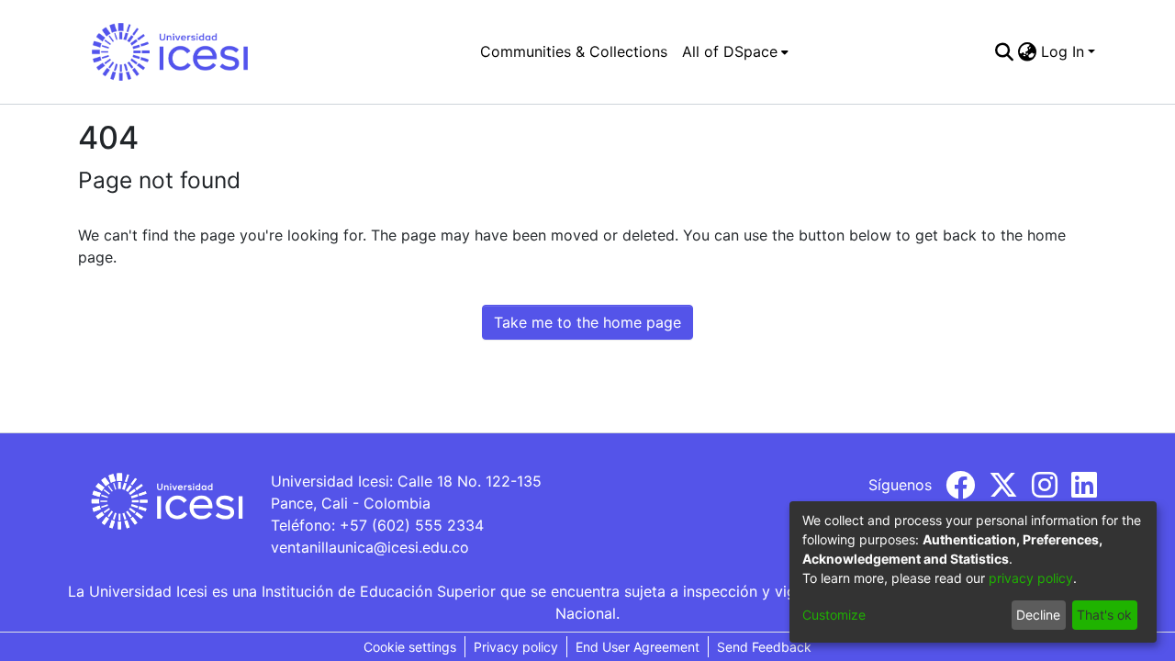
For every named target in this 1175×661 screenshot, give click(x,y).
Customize (834, 614)
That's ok (1104, 614)
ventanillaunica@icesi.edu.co (370, 547)
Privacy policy (516, 647)
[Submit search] (1004, 51)
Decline (1038, 614)
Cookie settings (410, 647)
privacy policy (1031, 578)
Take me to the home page (587, 322)
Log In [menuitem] (1062, 51)
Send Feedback (764, 647)
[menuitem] (735, 51)
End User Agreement (637, 647)
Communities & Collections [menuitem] (573, 51)
